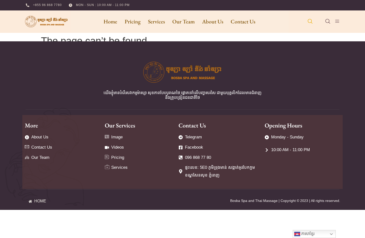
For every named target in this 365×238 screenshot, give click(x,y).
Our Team (183, 21)
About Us (212, 21)
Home (110, 21)
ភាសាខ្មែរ (307, 234)
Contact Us (243, 21)
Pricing (133, 21)
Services (156, 21)
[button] (310, 21)
